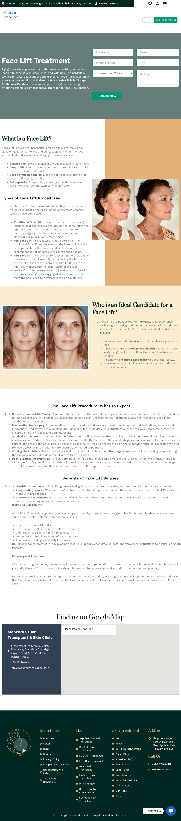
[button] (171, 811)
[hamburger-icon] (146, 19)
